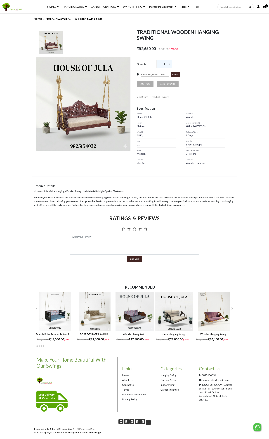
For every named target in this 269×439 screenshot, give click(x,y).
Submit (134, 259)
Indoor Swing (167, 384)
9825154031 (209, 375)
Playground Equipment (161, 6)
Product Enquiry (160, 96)
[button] (37, 346)
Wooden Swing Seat (88, 18)
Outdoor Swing (168, 379)
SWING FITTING (132, 6)
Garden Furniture (169, 389)
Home (38, 18)
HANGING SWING (73, 6)
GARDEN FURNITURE (103, 6)
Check (175, 74)
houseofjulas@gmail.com (215, 379)
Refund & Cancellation (134, 394)
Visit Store (142, 96)
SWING (51, 6)
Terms (125, 389)
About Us (127, 379)
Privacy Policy (129, 399)
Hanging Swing (168, 375)
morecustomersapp (91, 432)
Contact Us (128, 384)
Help (196, 6)
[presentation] (37, 307)
